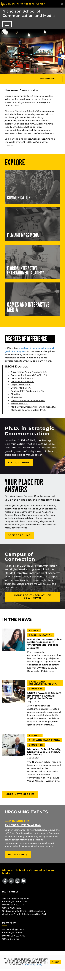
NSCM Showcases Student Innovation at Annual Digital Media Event (44, 696)
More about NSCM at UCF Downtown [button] (32, 596)
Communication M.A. (22, 381)
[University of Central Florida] (23, 3)
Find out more (19, 462)
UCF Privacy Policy (32, 964)
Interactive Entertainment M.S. (28, 400)
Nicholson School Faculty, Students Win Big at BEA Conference (44, 752)
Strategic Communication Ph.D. (28, 410)
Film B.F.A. (16, 397)
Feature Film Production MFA (27, 391)
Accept (55, 962)
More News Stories (20, 794)
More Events (17, 854)
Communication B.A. (22, 378)
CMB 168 (14, 939)
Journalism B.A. (19, 403)
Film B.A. (16, 394)
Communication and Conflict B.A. (29, 375)
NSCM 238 (15, 907)
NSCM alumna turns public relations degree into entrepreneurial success (44, 642)
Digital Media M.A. (21, 387)
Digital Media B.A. (21, 384)
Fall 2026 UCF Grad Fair (23, 825)
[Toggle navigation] (7, 24)
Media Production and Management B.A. (33, 406)
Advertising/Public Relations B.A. (29, 372)
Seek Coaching (19, 535)
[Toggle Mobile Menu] (62, 3)
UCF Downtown (18, 576)
